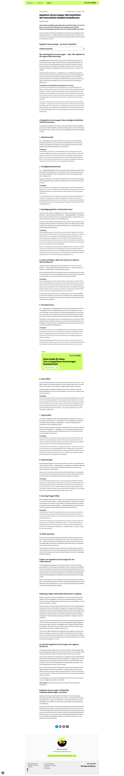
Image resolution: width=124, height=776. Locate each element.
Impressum (46, 766)
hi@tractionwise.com (33, 763)
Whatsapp (30, 766)
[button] (84, 49)
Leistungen (29, 3)
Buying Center (75, 658)
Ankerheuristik (46, 141)
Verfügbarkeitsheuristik (49, 170)
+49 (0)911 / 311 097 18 (33, 765)
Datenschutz (47, 768)
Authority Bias (58, 465)
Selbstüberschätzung (67, 505)
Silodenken (58, 429)
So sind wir (40, 3)
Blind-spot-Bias (47, 541)
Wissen (49, 3)
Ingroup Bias (60, 420)
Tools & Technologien (49, 763)
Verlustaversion (47, 308)
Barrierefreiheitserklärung (50, 765)
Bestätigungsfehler (70, 215)
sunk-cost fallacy (76, 267)
